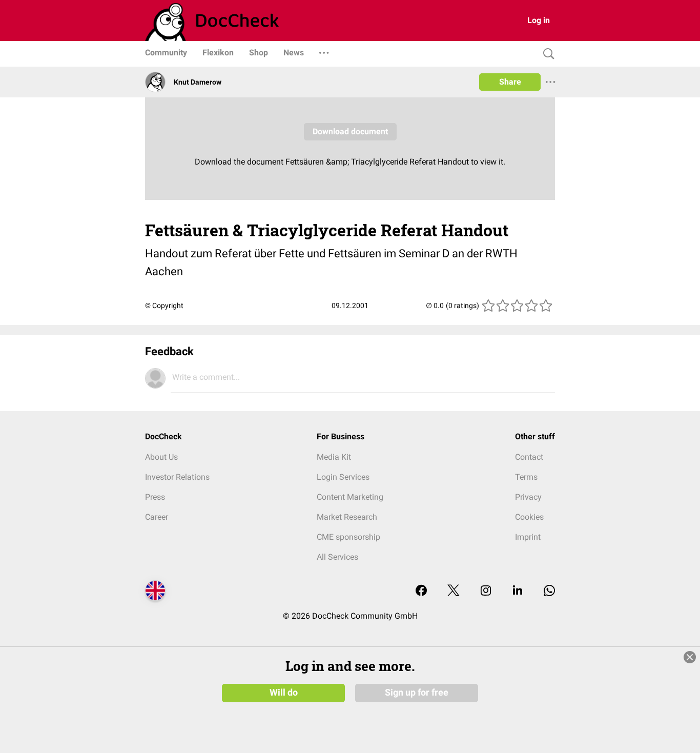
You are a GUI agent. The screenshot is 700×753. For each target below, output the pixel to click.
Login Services (343, 477)
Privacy (528, 497)
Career (156, 517)
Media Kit (334, 457)
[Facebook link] (421, 591)
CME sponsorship (348, 537)
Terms (526, 477)
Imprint (528, 537)
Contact (529, 457)
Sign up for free (416, 692)
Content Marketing (350, 497)
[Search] (546, 54)
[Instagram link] (485, 591)
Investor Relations (177, 477)
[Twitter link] (453, 591)
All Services (337, 557)
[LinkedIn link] (517, 591)
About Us (161, 457)
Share (510, 82)
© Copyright (164, 305)
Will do (284, 692)
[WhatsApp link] (549, 591)
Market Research (347, 517)
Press (155, 497)
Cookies (529, 517)
